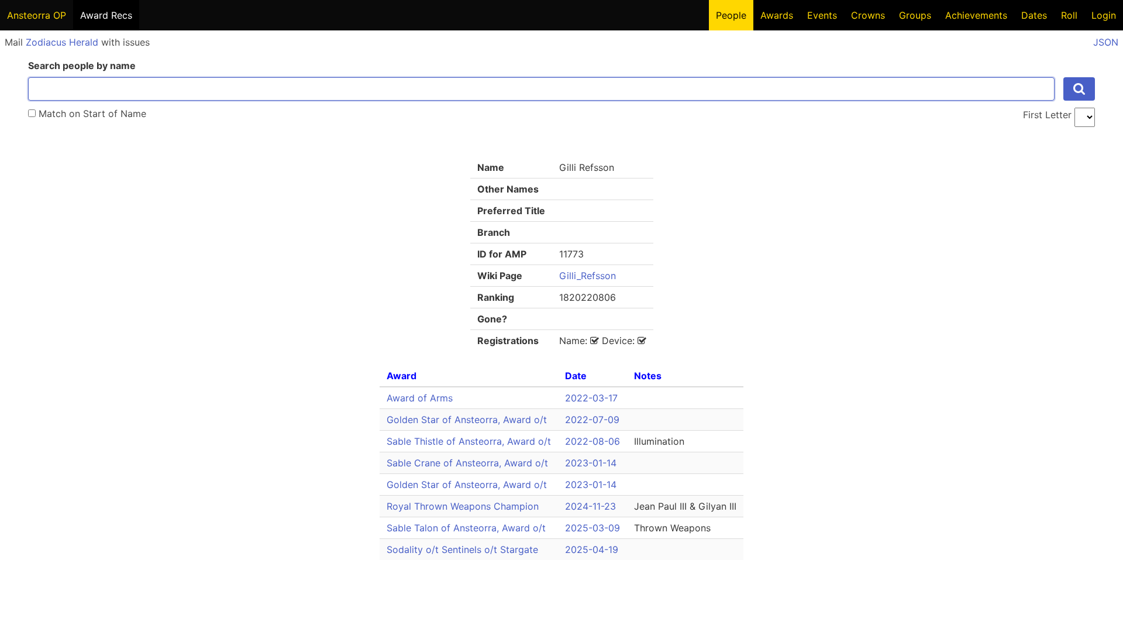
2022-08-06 (592, 441)
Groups (915, 15)
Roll (1069, 15)
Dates (1034, 15)
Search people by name (82, 65)
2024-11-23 (590, 506)
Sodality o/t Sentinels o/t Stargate (462, 549)
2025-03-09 (592, 528)
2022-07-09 (592, 419)
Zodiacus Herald (62, 42)
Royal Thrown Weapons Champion (463, 506)
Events (822, 15)
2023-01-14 (590, 463)
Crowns (868, 15)
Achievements (976, 15)
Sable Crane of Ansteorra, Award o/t (467, 463)
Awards (776, 15)
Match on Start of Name (91, 113)
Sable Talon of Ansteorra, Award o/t (466, 528)
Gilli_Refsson (587, 275)
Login (1103, 15)
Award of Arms (420, 398)
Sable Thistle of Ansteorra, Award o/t (469, 441)
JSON (1105, 42)
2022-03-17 (591, 398)
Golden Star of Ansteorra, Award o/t (467, 419)
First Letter (1047, 115)
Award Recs (106, 15)
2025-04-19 (591, 549)
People (731, 15)
